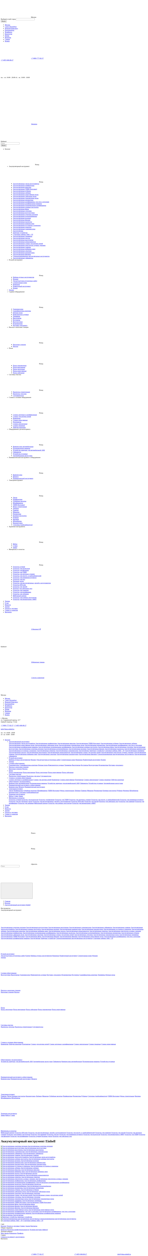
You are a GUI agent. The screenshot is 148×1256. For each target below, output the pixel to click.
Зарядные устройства (20, 233)
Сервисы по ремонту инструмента (12, 1237)
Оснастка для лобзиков (21, 594)
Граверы (16, 510)
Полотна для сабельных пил (22, 588)
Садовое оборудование (17, 763)
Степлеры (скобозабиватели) (23, 525)
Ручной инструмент (16, 758)
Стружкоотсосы (18, 395)
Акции (7, 606)
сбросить (34, 864)
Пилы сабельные (18, 373)
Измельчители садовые (21, 314)
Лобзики (16, 508)
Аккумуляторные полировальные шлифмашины (29, 205)
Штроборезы (17, 521)
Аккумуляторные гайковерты (23, 258)
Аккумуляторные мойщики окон (24, 249)
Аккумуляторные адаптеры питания (25, 214)
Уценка (11, 290)
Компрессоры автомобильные (23, 446)
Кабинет (4, 141)
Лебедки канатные (19, 427)
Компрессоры (17, 475)
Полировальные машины (21, 448)
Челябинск (8, 32)
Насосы (15, 346)
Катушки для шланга (20, 325)
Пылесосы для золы (19, 394)
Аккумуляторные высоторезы (23, 240)
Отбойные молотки (19, 501)
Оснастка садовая (19, 567)
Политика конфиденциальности (18, 1229)
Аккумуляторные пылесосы (22, 222)
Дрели (15, 497)
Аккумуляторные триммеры (22, 236)
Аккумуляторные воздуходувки (24, 213)
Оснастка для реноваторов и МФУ (25, 599)
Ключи (15, 288)
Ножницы (16, 284)
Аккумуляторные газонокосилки (24, 229)
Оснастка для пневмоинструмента (24, 577)
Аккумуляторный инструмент (19, 741)
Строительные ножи (20, 283)
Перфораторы (17, 499)
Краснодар (8, 34)
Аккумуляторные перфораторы (23, 185)
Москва (7, 25)
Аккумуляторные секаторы (22, 251)
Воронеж (8, 37)
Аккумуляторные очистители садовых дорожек (29, 245)
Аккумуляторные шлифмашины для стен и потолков (31, 202)
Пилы (11, 770)
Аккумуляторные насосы (21, 238)
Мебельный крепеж (19, 596)
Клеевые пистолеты (20, 516)
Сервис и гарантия (11, 610)
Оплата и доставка (11, 608)
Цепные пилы (18, 313)
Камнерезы (17, 418)
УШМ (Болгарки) (19, 505)
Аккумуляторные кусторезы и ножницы (27, 225)
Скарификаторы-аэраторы (22, 311)
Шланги (16, 476)
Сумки (15, 546)
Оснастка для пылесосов (21, 568)
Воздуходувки (18, 322)
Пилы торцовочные (19, 365)
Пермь (7, 36)
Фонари (15, 279)
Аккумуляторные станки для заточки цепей (28, 243)
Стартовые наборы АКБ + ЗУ (23, 234)
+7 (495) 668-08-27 (7, 60)
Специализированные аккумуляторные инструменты (31, 256)
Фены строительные (20, 507)
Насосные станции (19, 344)
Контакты (8, 612)
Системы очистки (15, 774)
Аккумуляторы (18, 231)
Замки (15, 547)
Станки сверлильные (20, 424)
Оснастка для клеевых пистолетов (24, 597)
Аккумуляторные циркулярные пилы (25, 194)
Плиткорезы (17, 422)
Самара (7, 39)
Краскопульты (18, 523)
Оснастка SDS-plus (19, 585)
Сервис (22, 1226)
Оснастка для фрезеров (21, 570)
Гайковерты (17, 452)
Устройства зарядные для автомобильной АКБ (29, 450)
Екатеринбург (9, 30)
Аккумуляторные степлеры (22, 211)
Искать (4, 21)
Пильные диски (18, 581)
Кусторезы (16, 320)
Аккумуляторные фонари (21, 220)
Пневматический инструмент (23, 478)
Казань (7, 41)
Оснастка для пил (19, 579)
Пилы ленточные (19, 369)
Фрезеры (16, 519)
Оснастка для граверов (21, 590)
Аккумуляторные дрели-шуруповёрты (26, 184)
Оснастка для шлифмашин (22, 592)
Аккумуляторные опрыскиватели (24, 242)
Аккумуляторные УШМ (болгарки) (25, 189)
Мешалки (16, 512)
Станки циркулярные (20, 420)
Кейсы (15, 544)
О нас (7, 603)
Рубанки (16, 517)
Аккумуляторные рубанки (22, 191)
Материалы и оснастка (16, 798)
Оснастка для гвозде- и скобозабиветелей (27, 576)
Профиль (20, 1233)
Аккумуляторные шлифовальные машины (27, 204)
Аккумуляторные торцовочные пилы (25, 198)
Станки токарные (19, 425)
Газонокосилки (18, 309)
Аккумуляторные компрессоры (23, 223)
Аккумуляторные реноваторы (23, 200)
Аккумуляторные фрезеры (22, 254)
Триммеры (16, 316)
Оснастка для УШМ (20, 572)
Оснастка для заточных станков (24, 574)
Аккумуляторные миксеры (22, 187)
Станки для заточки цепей (22, 416)
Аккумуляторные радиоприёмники (25, 216)
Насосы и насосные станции (18, 767)
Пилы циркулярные (19, 371)
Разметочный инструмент (22, 286)
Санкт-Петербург (11, 27)
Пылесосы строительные (21, 392)
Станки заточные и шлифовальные (25, 415)
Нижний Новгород (11, 28)
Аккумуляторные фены (21, 209)
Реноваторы (17, 514)
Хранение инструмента (17, 794)
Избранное (13, 1233)
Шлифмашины (18, 503)
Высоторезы (17, 318)
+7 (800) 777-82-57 (37, 58)
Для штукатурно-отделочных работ (25, 281)
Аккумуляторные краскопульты (24, 252)
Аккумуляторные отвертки (22, 227)
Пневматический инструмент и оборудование (24, 785)
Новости (8, 605)
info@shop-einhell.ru (7, 729)
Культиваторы (18, 323)
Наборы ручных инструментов (23, 277)
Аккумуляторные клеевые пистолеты (26, 207)
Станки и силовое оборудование (20, 778)
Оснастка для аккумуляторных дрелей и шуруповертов (32, 583)
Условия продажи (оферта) (39, 1229)
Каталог (3, 1226)
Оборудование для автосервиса (19, 781)
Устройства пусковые (20, 454)
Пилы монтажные (19, 367)
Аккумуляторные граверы (22, 247)
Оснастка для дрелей (20, 587)
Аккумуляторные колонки (22, 218)
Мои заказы (5, 1233)
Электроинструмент (16, 789)
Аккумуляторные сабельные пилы (24, 196)
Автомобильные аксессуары (22, 455)
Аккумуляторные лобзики (22, 193)
